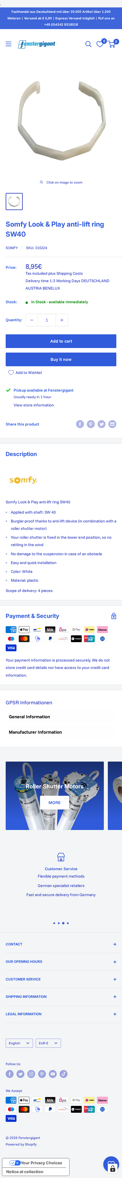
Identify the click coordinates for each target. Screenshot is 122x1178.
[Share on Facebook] (80, 424)
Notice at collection (24, 1171)
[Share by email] (112, 424)
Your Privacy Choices (41, 1162)
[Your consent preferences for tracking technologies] (112, 1168)
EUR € (43, 1043)
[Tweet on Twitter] (102, 424)
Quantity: (14, 319)
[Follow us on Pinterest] (42, 1074)
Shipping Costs (69, 273)
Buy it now (61, 359)
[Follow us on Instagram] (31, 1074)
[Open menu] (8, 44)
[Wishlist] (100, 44)
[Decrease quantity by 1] (32, 320)
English (14, 1043)
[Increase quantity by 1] (62, 320)
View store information (34, 405)
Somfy (12, 247)
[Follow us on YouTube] (53, 1074)
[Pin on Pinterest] (91, 424)
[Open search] (88, 44)
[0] (111, 44)
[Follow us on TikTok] (64, 1074)
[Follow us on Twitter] (20, 1074)
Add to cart (61, 341)
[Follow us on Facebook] (10, 1074)
